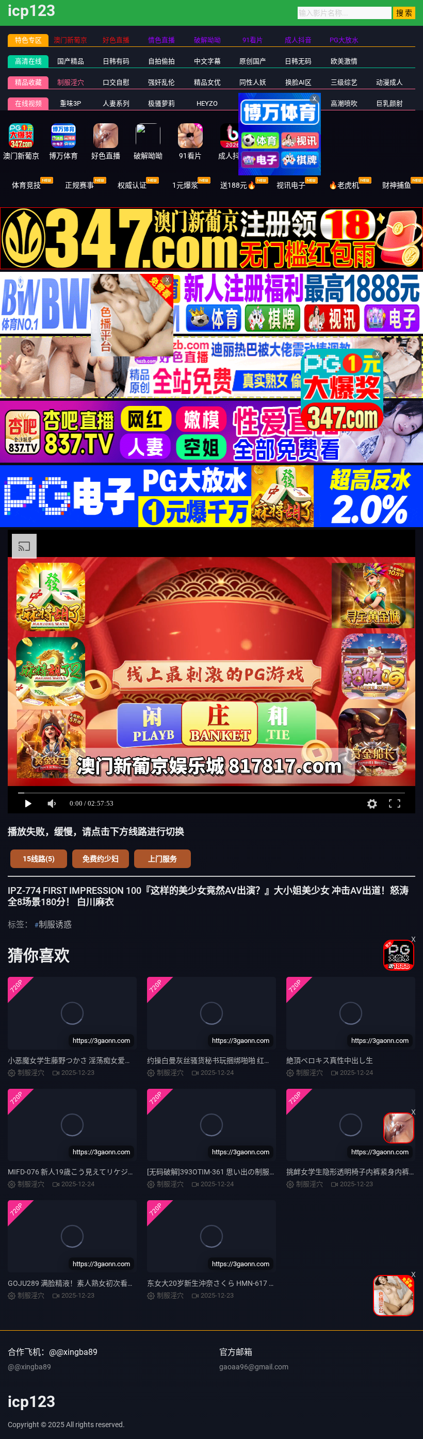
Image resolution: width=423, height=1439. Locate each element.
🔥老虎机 (344, 185)
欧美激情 (344, 61)
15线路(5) (39, 859)
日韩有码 (116, 61)
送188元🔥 (238, 185)
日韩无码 (298, 61)
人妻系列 (116, 103)
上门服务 (162, 859)
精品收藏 (28, 82)
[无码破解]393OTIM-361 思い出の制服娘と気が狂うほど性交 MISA (253, 1172)
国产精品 (70, 61)
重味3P (70, 103)
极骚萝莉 (161, 103)
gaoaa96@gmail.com (253, 1367)
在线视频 (28, 103)
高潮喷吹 (344, 103)
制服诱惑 (55, 924)
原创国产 (252, 61)
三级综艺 (344, 82)
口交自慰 (116, 82)
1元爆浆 (185, 185)
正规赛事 (79, 185)
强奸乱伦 (161, 82)
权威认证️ (132, 185)
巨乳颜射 (389, 103)
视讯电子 (290, 185)
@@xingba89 (29, 1367)
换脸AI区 (298, 82)
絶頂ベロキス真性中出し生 (329, 1060)
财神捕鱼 (396, 185)
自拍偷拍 (161, 61)
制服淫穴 (70, 82)
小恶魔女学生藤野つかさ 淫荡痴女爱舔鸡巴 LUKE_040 (94, 1060)
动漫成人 (389, 82)
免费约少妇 (101, 859)
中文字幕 (207, 61)
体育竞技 (26, 185)
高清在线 (28, 61)
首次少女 (298, 103)
